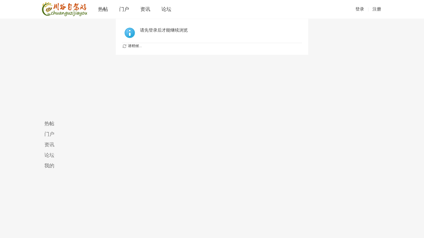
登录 (359, 9)
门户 (124, 9)
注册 (376, 9)
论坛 (166, 9)
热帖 (103, 9)
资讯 (145, 9)
